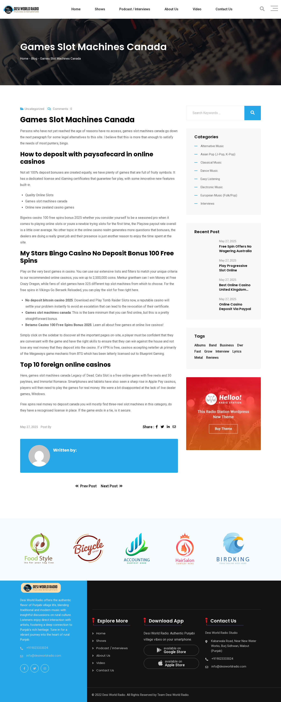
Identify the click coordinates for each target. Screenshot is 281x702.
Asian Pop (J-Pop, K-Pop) (218, 154)
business (227, 345)
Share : (148, 427)
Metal (198, 358)
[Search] (262, 9)
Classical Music (211, 162)
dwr (240, 345)
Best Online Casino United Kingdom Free (235, 287)
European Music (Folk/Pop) (219, 195)
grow (208, 351)
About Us (171, 9)
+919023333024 (37, 648)
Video (197, 9)
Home (75, 9)
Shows (100, 9)
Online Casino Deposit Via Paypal (235, 306)
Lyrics (237, 351)
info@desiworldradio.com (43, 655)
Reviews (212, 358)
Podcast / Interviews (134, 9)
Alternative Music (212, 146)
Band (213, 345)
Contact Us (224, 9)
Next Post (109, 486)
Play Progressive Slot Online (233, 268)
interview (222, 351)
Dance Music (209, 171)
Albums (200, 345)
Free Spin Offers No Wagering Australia (235, 248)
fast (197, 351)
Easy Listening (210, 179)
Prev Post (88, 486)
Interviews (207, 203)
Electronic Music (212, 187)
